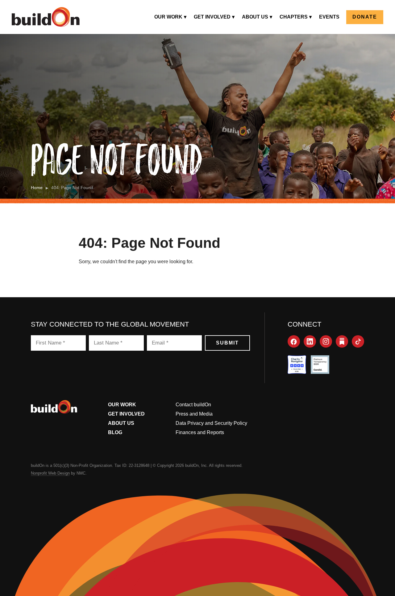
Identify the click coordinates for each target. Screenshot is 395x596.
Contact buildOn (193, 404)
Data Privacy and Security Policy (211, 423)
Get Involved (126, 413)
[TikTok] (358, 341)
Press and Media (194, 413)
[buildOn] (46, 17)
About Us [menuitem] (255, 16)
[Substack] (342, 341)
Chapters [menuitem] (294, 16)
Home (37, 187)
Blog (115, 432)
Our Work (122, 404)
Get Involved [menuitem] (212, 16)
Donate (364, 16)
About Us (121, 423)
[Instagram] (326, 341)
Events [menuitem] (329, 16)
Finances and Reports (200, 432)
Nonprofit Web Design (50, 473)
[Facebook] (294, 341)
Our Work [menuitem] (168, 16)
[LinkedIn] (310, 341)
